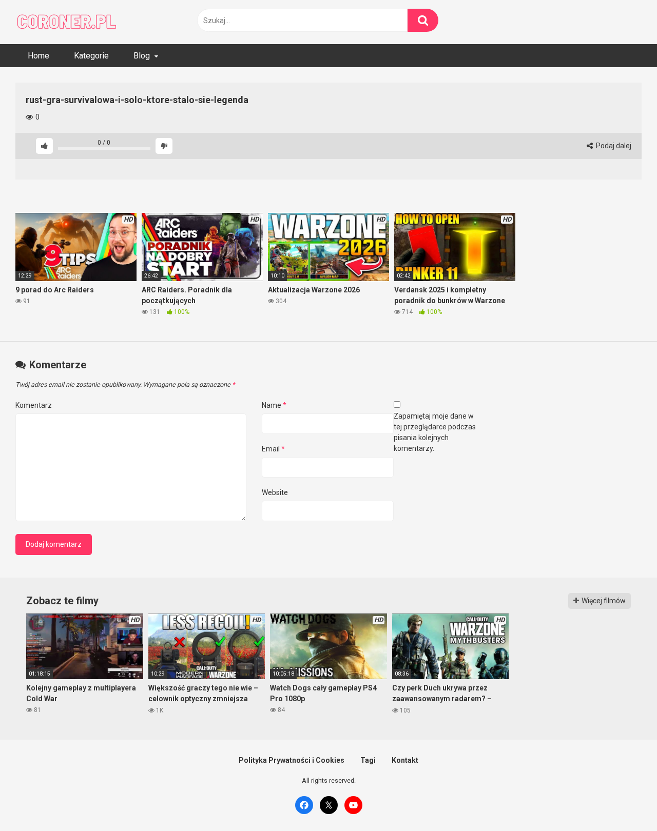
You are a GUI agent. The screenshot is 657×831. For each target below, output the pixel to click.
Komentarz (33, 405)
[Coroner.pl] (66, 22)
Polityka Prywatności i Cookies (291, 760)
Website (275, 492)
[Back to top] (622, 799)
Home (38, 56)
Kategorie (91, 56)
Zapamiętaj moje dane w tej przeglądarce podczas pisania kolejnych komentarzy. (435, 432)
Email (273, 449)
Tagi (368, 760)
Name (274, 405)
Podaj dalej (612, 146)
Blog (141, 56)
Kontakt (405, 760)
